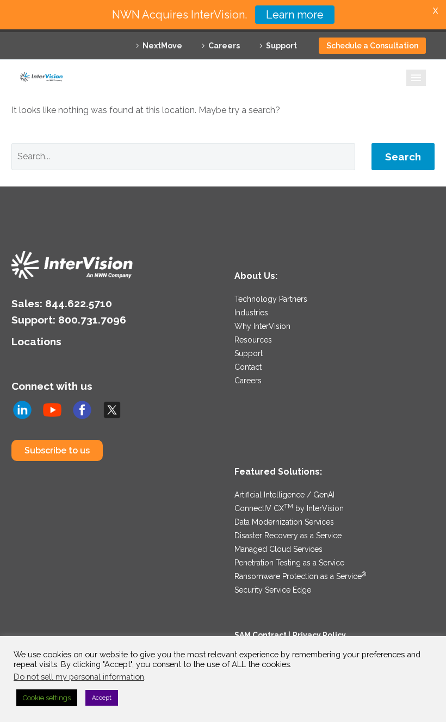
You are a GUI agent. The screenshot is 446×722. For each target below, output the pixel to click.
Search (403, 157)
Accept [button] (102, 697)
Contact (248, 367)
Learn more (295, 14)
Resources (253, 339)
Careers (224, 45)
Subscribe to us (57, 450)
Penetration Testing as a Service (289, 562)
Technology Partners (270, 299)
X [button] (435, 10)
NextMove (162, 45)
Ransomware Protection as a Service (300, 576)
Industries (251, 312)
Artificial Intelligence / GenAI (284, 494)
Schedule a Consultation (372, 45)
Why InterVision (262, 326)
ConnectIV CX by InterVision (289, 508)
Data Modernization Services (284, 522)
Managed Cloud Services (278, 549)
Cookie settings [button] (47, 698)
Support (281, 45)
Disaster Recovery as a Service (288, 535)
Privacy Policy (319, 635)
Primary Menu (416, 78)
